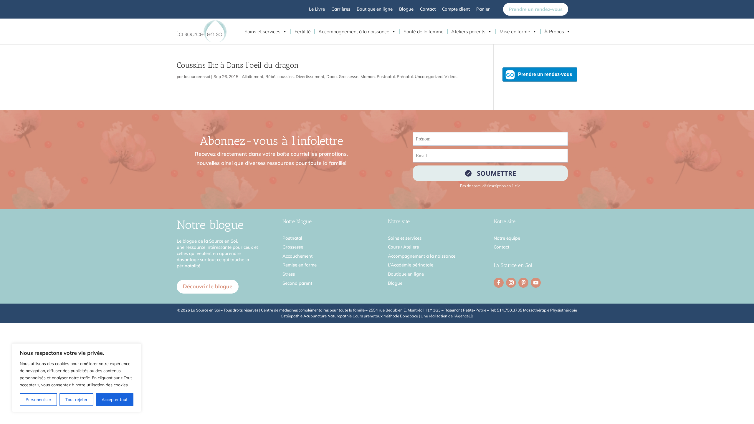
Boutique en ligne (375, 9)
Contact (428, 9)
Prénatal (405, 76)
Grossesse (348, 76)
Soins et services (262, 31)
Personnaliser (38, 399)
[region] (76, 377)
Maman (368, 76)
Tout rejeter (76, 399)
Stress (288, 274)
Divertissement (310, 76)
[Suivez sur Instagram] (511, 283)
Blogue (406, 9)
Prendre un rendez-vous (536, 9)
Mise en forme (515, 31)
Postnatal (386, 76)
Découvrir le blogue (207, 286)
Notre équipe (507, 238)
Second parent (297, 283)
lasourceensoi (197, 76)
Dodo (331, 76)
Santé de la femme (424, 31)
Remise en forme (299, 265)
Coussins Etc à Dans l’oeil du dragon (238, 65)
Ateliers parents (468, 31)
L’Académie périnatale (410, 265)
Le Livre (317, 9)
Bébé (270, 76)
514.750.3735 (509, 310)
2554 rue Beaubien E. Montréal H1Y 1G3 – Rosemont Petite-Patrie (427, 310)
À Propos (554, 31)
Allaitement (252, 76)
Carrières (340, 9)
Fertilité (303, 31)
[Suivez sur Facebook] (499, 283)
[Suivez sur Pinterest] (523, 283)
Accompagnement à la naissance (353, 31)
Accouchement (297, 256)
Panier (483, 9)
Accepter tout (115, 399)
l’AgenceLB (463, 316)
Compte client (456, 9)
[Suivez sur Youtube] (536, 283)
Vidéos (450, 76)
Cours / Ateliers (403, 247)
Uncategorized (428, 76)
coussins (285, 76)
